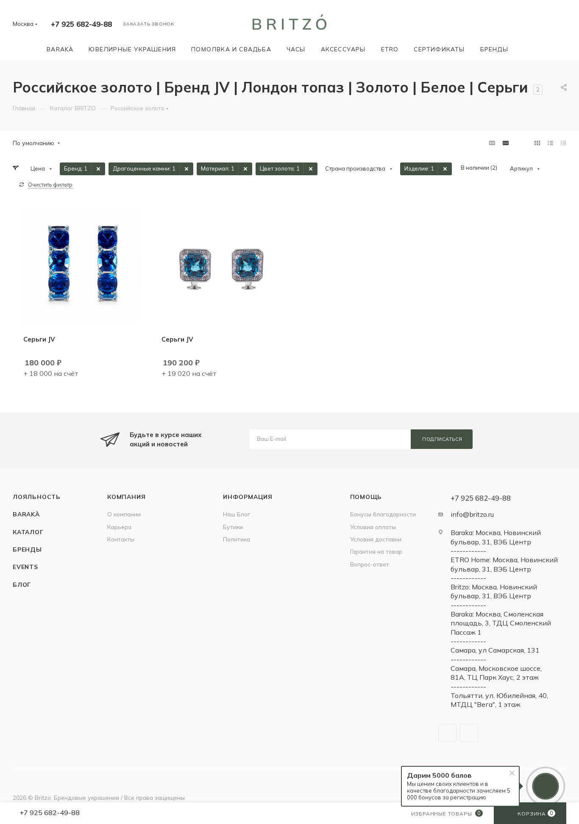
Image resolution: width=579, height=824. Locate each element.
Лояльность (37, 496)
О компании (124, 514)
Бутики (233, 526)
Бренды (27, 549)
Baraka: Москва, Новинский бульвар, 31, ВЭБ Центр (496, 537)
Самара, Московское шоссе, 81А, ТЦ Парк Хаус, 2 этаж (496, 672)
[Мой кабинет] (562, 25)
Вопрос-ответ (369, 564)
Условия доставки (375, 539)
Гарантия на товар (376, 551)
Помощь (366, 496)
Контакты (120, 539)
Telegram (447, 733)
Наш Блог (236, 514)
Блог (22, 584)
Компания (126, 496)
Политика (236, 539)
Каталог (28, 531)
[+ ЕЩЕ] (528, 49)
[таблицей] (563, 143)
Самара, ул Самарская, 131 (495, 650)
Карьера (119, 526)
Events (25, 566)
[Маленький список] (492, 143)
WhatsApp (469, 733)
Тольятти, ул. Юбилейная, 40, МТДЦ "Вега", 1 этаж (499, 700)
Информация (248, 496)
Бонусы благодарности (383, 514)
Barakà (26, 514)
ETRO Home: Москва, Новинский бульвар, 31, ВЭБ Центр (504, 564)
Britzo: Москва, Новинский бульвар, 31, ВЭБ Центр (494, 591)
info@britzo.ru (472, 514)
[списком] (550, 143)
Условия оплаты (373, 526)
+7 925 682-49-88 (81, 24)
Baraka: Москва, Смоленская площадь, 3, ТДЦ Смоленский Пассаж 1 (501, 623)
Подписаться (442, 439)
